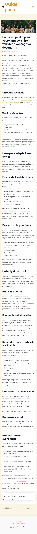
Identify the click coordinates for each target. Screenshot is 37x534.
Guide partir (11, 7)
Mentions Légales (18, 523)
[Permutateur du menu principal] (33, 7)
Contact (18, 521)
